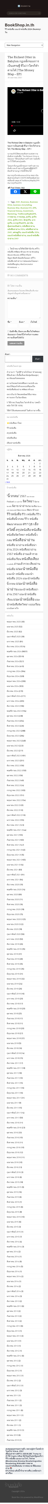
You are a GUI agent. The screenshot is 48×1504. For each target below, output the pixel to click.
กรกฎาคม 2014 (13, 1266)
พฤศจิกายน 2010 (14, 1430)
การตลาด (12, 216)
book (28, 497)
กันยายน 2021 (13, 839)
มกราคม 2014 (13, 1296)
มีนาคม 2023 (12, 750)
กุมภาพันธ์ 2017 (14, 1112)
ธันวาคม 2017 (13, 1063)
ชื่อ (9, 321)
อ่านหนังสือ (10, 564)
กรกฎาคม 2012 (13, 1365)
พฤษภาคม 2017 (14, 1097)
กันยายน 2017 (13, 1077)
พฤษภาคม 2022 (14, 800)
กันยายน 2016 (13, 1137)
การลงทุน (21, 216)
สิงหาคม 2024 (13, 666)
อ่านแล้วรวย (21, 564)
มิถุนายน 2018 (13, 1033)
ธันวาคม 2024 (13, 646)
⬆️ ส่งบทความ (24, 6)
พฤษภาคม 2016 (14, 1157)
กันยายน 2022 (13, 780)
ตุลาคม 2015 (12, 1192)
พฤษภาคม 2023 (14, 740)
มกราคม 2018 (13, 1058)
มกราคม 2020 (13, 939)
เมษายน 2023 (13, 745)
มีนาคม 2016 (12, 1167)
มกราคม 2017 (13, 1117)
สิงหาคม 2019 (13, 963)
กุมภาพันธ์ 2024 (14, 696)
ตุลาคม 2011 (12, 1395)
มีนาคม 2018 (12, 1048)
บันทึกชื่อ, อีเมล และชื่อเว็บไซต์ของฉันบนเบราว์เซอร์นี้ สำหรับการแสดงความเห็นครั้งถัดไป (24, 334)
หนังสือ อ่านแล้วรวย (25, 554)
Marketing (12, 213)
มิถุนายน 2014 (13, 1271)
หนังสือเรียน (14, 559)
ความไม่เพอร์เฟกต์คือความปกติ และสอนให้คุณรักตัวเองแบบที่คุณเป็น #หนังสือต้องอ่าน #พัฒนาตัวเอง (22, 386)
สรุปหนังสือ (11, 432)
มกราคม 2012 (13, 1390)
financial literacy (15, 210)
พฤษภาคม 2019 (14, 978)
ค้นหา (7, 354)
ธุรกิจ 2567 (18, 219)
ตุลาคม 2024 (12, 656)
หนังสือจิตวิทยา (16, 534)
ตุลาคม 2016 (12, 1132)
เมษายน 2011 (13, 1420)
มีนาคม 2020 (12, 929)
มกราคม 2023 (13, 760)
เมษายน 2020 (13, 924)
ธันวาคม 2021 (13, 824)
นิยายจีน (9, 506)
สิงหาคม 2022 (13, 785)
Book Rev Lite (17, 1497)
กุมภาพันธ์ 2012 (14, 1385)
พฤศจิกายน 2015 (14, 1187)
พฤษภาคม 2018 (14, 1038)
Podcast (10, 501)
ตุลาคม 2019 (12, 953)
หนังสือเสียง (12, 437)
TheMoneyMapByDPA (26, 213)
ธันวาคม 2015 (13, 1182)
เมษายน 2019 (13, 983)
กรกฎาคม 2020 (13, 909)
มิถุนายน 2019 (13, 973)
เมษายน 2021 (13, 864)
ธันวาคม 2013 (13, 1301)
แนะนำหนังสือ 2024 (30, 232)
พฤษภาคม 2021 (14, 859)
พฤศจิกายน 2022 (14, 770)
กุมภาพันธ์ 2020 (14, 934)
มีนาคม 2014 (12, 1286)
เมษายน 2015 (13, 1221)
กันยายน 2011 (13, 1400)
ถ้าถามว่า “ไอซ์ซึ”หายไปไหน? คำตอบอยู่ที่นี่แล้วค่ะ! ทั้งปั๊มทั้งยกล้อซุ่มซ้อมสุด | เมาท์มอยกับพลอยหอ (24, 375)
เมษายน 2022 (13, 805)
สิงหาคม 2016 (13, 1142)
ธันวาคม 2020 (13, 884)
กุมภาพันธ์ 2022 (14, 815)
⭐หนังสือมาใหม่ (14, 422)
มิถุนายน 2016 (13, 1152)
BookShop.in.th (19, 25)
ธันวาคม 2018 (13, 1003)
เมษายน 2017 (13, 1102)
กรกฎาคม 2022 (13, 790)
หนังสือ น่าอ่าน (15, 545)
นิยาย (36, 501)
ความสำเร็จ (18, 502)
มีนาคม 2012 (12, 1380)
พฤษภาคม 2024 (14, 681)
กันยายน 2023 (13, 720)
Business (25, 201)
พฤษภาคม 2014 (14, 1276)
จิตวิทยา (28, 501)
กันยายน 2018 (13, 1018)
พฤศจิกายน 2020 (14, 889)
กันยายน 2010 (13, 1440)
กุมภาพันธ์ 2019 (14, 993)
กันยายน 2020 (13, 899)
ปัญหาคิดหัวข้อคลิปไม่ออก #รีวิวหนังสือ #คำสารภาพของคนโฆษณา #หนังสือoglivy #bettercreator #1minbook (23, 262)
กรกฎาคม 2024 (13, 671)
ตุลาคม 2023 (12, 715)
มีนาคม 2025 (12, 631)
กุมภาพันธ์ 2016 (14, 1172)
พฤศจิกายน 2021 (14, 829)
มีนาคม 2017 (12, 1107)
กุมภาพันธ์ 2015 (14, 1231)
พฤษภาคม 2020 (14, 919)
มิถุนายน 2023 (13, 735)
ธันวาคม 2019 (13, 944)
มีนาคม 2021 (12, 869)
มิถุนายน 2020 (13, 914)
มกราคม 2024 (13, 700)
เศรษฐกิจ (17, 232)
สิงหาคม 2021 (13, 844)
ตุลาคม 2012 (12, 1360)
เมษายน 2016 (13, 1162)
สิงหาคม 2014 (13, 1261)
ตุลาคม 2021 (12, 834)
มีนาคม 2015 (12, 1226)
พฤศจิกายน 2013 (14, 1306)
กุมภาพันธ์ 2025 (14, 636)
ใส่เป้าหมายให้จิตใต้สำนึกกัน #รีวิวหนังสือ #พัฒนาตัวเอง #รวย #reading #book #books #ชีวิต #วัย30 (24, 251)
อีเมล (22, 321)
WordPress (38, 1497)
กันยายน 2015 (13, 1196)
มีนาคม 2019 (12, 988)
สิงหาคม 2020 (13, 904)
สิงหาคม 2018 (13, 1023)
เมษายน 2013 (13, 1340)
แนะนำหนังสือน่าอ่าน (17, 235)
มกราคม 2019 (13, 998)
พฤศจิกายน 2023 (14, 710)
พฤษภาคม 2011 (14, 1415)
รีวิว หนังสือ (29, 514)
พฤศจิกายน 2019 (14, 948)
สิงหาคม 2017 (13, 1082)
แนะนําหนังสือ (23, 599)
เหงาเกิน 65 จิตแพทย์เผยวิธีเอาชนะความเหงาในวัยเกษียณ (22, 396)
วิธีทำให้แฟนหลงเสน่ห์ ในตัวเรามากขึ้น (23, 410)
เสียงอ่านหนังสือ (14, 442)
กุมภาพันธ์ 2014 (14, 1291)
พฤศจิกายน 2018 (14, 1008)
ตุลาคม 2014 (12, 1251)
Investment (28, 210)
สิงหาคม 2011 (13, 1405)
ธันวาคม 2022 (13, 765)
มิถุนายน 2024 (13, 676)
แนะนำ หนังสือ (15, 574)
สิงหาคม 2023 (13, 725)
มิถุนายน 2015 (13, 1211)
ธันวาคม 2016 (13, 1122)
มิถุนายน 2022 (13, 795)
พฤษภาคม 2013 (14, 1335)
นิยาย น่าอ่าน (20, 506)
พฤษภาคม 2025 (14, 621)
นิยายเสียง (32, 506)
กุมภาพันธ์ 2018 (14, 1053)
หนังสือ (36, 529)
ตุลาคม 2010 (12, 1435)
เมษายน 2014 (13, 1281)
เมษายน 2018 (13, 1043)
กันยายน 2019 (13, 958)
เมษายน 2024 (13, 686)
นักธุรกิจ (27, 219)
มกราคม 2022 (13, 820)
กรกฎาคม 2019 (13, 968)
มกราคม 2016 (13, 1177)
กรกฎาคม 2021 (13, 849)
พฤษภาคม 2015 (14, 1216)
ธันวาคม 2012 (13, 1350)
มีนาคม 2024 (12, 691)
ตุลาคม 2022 (12, 775)
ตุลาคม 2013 (12, 1311)
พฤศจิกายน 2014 (14, 1246)
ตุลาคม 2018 (12, 1013)
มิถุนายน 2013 (13, 1330)
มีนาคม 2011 (12, 1425)
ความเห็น (12, 298)
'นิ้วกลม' (13, 495)
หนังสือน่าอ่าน (28, 226)
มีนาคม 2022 (12, 810)
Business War (14, 207)
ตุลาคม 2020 (12, 894)
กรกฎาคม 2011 (13, 1410)
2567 (18, 201)
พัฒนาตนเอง (21, 510)
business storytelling (22, 204)
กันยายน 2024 (13, 661)
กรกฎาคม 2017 (13, 1087)
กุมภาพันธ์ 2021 (14, 874)
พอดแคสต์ (13, 510)
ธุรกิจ (28, 216)
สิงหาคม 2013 (13, 1320)
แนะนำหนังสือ (27, 568)
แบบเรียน (34, 604)
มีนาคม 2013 (12, 1345)
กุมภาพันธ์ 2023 (14, 755)
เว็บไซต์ (33, 321)
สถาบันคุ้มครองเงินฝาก (20, 224)
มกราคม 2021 (13, 879)
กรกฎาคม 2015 (13, 1206)
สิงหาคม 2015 (13, 1201)
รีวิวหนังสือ (11, 427)
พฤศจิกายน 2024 (14, 651)
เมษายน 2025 (13, 626)
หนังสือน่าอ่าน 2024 (16, 229)
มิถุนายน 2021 (13, 854)
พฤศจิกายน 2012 (14, 1355)
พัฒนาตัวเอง (33, 510)
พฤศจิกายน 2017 (14, 1068)
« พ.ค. (7, 482)
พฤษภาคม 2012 (14, 1375)
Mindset (32, 497)
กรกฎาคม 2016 (13, 1147)
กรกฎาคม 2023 (13, 730)
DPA (34, 207)
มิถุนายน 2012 (13, 1370)
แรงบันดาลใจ (12, 608)
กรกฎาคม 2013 (13, 1325)
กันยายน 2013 (13, 1316)
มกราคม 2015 (13, 1236)
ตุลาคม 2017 (12, 1072)
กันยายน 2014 (13, 1256)
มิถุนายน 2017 (13, 1092)
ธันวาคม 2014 (13, 1241)
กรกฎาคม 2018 (13, 1028)
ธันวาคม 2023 (13, 705)
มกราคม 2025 (13, 641)
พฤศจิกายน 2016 (14, 1127)
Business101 (26, 207)
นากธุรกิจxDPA (19, 222)
